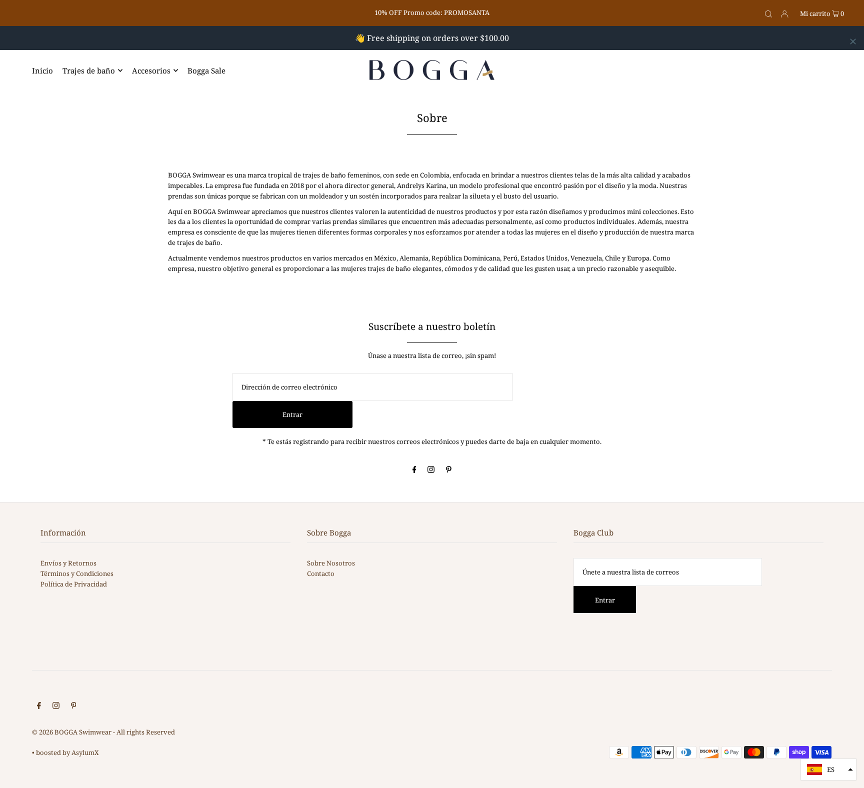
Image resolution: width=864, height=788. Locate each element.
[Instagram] (431, 470)
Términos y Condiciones (77, 573)
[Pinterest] (449, 470)
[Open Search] (768, 13)
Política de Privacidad (73, 584)
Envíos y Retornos (68, 563)
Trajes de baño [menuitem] (88, 71)
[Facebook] (414, 470)
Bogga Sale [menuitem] (207, 71)
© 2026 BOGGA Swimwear (72, 732)
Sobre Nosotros (331, 563)
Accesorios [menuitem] (151, 71)
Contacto (320, 573)
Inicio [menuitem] (42, 71)
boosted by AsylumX (67, 752)
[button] (828, 769)
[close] (853, 41)
